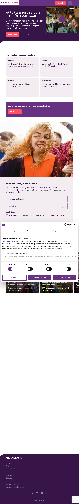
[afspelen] (62, 19)
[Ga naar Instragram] (32, 493)
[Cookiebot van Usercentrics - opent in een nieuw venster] (68, 224)
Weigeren (14, 277)
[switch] (30, 269)
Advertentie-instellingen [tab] (49, 231)
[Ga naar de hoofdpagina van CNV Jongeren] (9, 2)
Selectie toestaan (39, 277)
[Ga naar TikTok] (46, 493)
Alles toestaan (64, 277)
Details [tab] (29, 231)
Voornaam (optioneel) (17, 199)
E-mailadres (13, 206)
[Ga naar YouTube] (37, 493)
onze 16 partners (13, 241)
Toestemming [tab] (10, 231)
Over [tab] (68, 231)
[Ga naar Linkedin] (42, 493)
